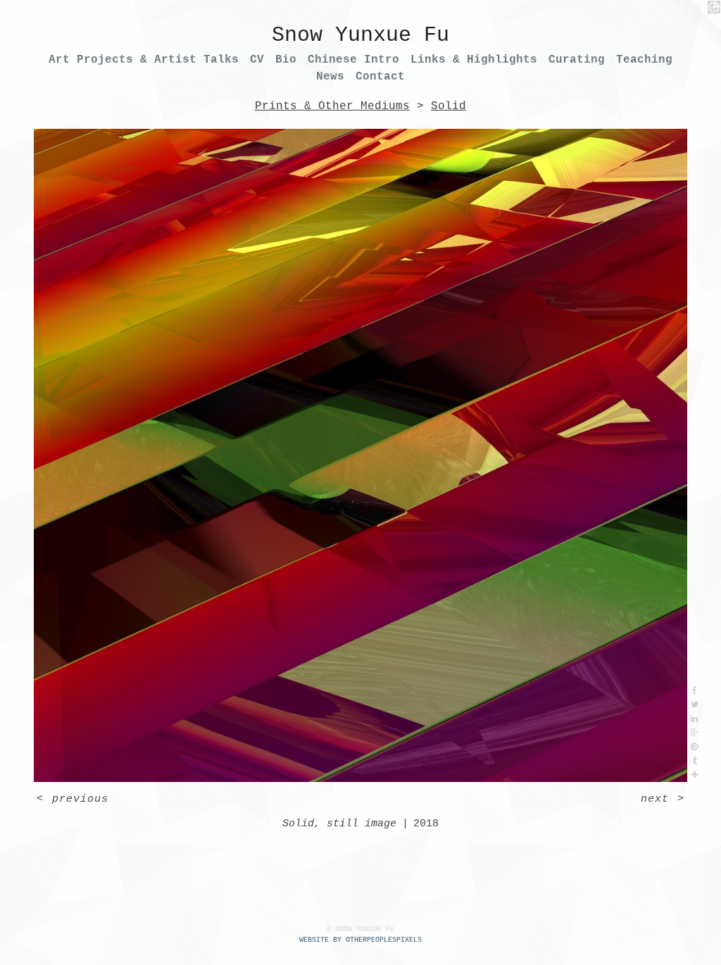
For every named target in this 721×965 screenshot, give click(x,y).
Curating (576, 59)
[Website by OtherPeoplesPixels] (693, 28)
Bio (285, 59)
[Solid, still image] (360, 455)
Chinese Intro (353, 59)
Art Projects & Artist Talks (144, 59)
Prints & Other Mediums (332, 106)
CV (257, 59)
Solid (448, 106)
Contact (380, 76)
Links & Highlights (473, 59)
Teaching (644, 59)
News (330, 76)
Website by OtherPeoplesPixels (360, 940)
